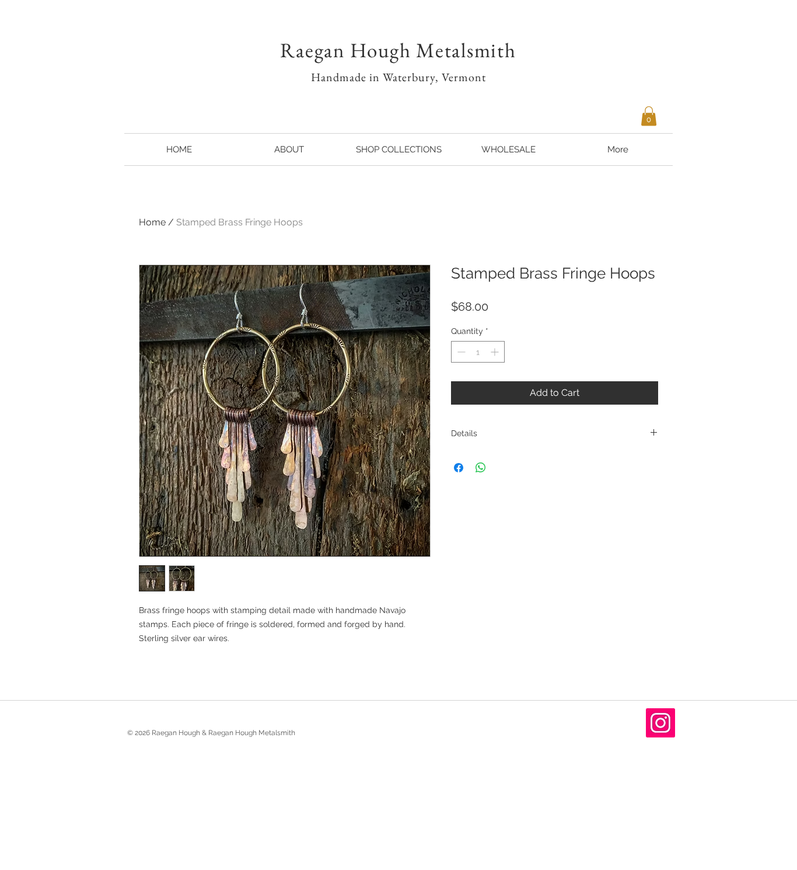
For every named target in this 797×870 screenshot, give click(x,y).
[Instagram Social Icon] (660, 722)
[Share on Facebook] (459, 468)
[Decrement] (460, 352)
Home (152, 222)
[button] (649, 116)
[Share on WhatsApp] (481, 468)
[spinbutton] (477, 352)
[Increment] (495, 352)
